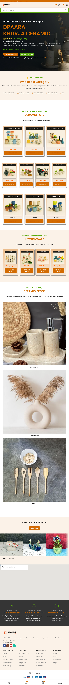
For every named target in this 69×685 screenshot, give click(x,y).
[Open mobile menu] (67, 5)
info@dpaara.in (10, 642)
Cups (55, 656)
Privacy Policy (7, 663)
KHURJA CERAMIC (8, 558)
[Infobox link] (34, 612)
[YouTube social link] (11, 645)
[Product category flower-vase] (34, 403)
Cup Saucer (57, 659)
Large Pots (22, 663)
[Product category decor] (34, 471)
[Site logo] (5, 5)
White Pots (39, 666)
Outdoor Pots (40, 659)
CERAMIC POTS (34, 115)
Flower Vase (23, 659)
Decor (21, 656)
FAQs (46, 58)
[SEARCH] (66, 10)
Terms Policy (7, 666)
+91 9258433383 (10, 640)
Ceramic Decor (34, 291)
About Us (6, 653)
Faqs (4, 656)
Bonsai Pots (39, 653)
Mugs (55, 663)
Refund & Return (8, 659)
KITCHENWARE (34, 239)
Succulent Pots (41, 663)
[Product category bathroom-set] (34, 335)
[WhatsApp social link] (14, 645)
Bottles (55, 653)
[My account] (59, 5)
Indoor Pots (39, 656)
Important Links (8, 650)
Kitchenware (57, 650)
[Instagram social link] (7, 645)
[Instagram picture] (11, 544)
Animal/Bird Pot (24, 653)
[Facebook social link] (4, 645)
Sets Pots (22, 666)
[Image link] (13, 137)
